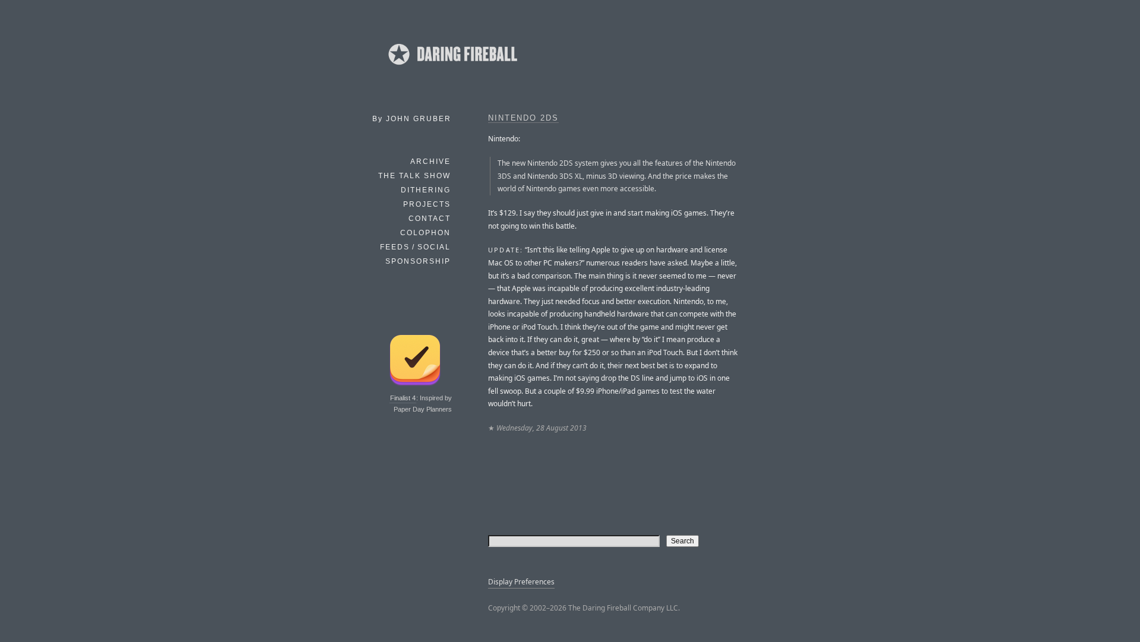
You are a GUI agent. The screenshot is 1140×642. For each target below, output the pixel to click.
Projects (427, 204)
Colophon (425, 233)
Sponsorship (418, 261)
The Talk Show (414, 176)
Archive (430, 161)
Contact (429, 218)
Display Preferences (521, 582)
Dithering (426, 190)
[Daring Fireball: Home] (452, 68)
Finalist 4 (403, 397)
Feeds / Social (415, 247)
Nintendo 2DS (523, 118)
